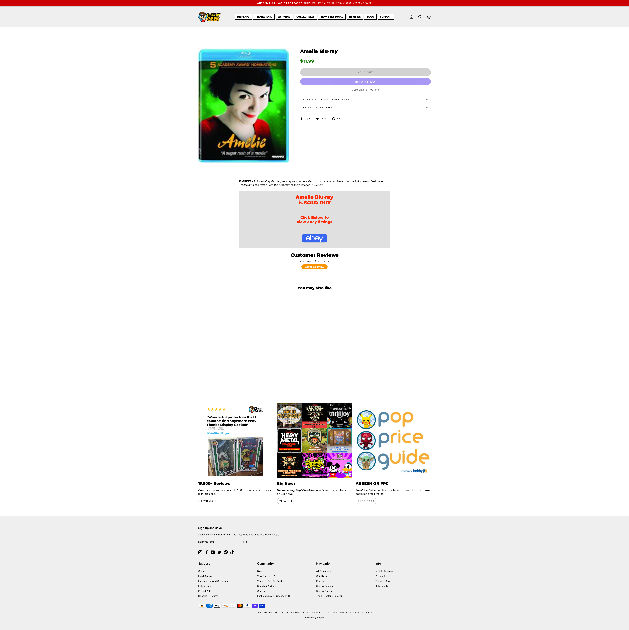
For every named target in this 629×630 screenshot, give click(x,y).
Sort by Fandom (324, 591)
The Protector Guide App (329, 596)
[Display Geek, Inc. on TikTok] (232, 552)
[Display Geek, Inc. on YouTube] (213, 552)
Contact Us (204, 571)
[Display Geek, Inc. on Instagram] (200, 552)
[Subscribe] (245, 542)
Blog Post (366, 501)
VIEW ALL (286, 501)
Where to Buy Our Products (271, 581)
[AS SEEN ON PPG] (393, 440)
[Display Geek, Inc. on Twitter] (219, 552)
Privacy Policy (383, 576)
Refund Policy (205, 591)
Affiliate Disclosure (385, 571)
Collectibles (305, 16)
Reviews (355, 16)
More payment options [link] (365, 89)
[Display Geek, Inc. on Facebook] (207, 552)
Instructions (204, 586)
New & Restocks (332, 16)
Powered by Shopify (314, 617)
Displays (243, 16)
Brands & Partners (266, 586)
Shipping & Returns (208, 596)
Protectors (264, 16)
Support (386, 16)
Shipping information (321, 107)
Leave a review (314, 266)
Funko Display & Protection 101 (273, 596)
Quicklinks (321, 576)
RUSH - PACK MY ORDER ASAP (326, 99)
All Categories (323, 571)
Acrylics (284, 16)
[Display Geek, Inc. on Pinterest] (226, 552)
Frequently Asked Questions (213, 581)
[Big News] (314, 440)
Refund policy (382, 586)
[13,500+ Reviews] (235, 440)
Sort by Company (325, 586)
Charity (261, 591)
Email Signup (205, 576)
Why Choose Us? (266, 576)
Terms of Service (384, 581)
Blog (370, 16)
